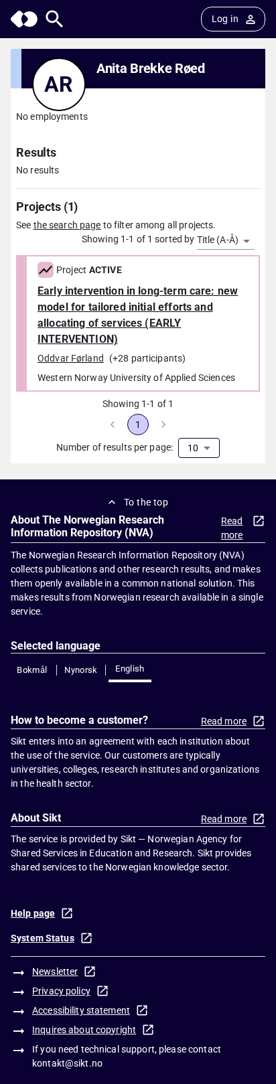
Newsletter (55, 971)
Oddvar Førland (71, 358)
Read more (232, 528)
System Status (42, 938)
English (130, 669)
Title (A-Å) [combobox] (217, 239)
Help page (33, 913)
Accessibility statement (81, 1010)
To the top (146, 502)
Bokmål (32, 670)
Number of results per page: (115, 447)
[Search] (55, 19)
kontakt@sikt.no (67, 1063)
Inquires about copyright (84, 1029)
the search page (67, 225)
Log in (225, 18)
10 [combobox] (193, 448)
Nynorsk (81, 670)
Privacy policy (61, 991)
